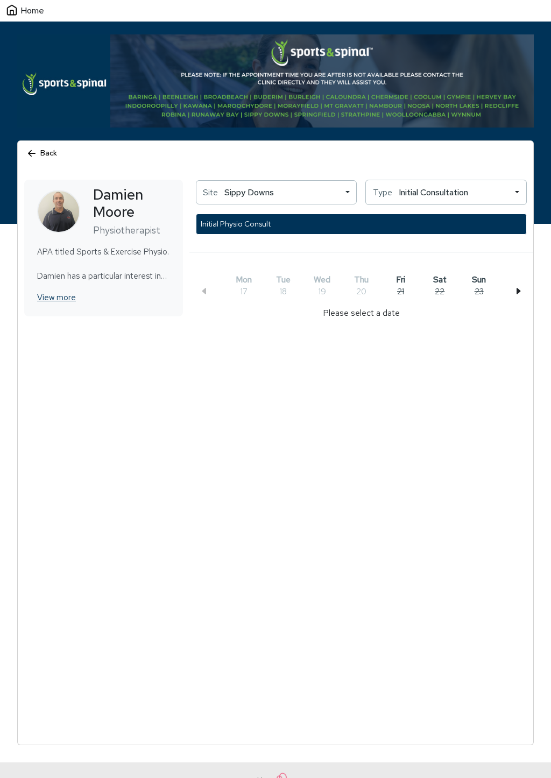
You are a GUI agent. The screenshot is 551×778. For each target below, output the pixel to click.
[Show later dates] (518, 291)
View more (56, 297)
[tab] (400, 286)
